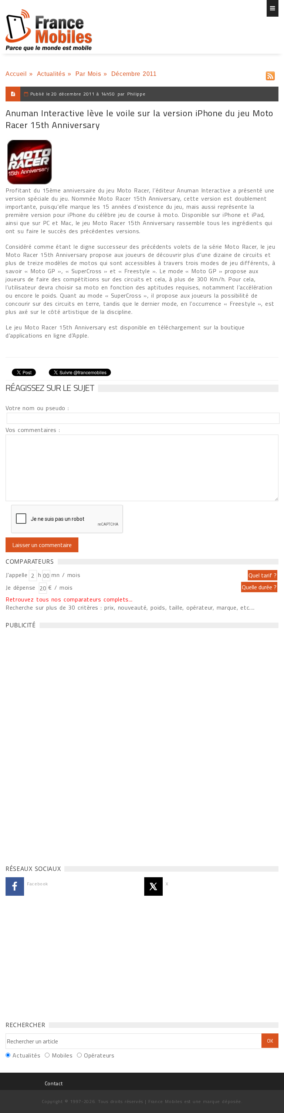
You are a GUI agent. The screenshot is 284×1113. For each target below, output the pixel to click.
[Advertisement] (61, 745)
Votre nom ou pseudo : (37, 408)
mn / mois (65, 575)
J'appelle (17, 575)
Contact (53, 1083)
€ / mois (60, 587)
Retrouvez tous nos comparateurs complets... (69, 599)
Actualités (51, 74)
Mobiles (62, 1055)
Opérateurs (99, 1055)
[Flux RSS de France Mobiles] (270, 74)
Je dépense (22, 587)
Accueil (16, 74)
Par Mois (88, 74)
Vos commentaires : (33, 430)
